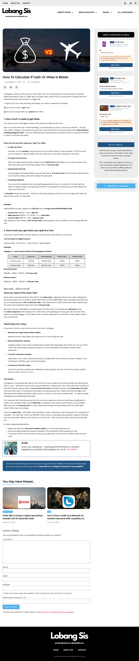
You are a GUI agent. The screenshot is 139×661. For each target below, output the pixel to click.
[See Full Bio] (77, 449)
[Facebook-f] (5, 87)
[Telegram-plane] (11, 87)
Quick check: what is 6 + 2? (15, 597)
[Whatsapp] (16, 87)
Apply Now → (116, 65)
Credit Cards (64, 12)
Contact (26, 3)
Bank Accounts (86, 12)
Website (6, 585)
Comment (8, 539)
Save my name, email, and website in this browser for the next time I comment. (38, 593)
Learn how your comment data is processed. (55, 612)
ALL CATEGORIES (125, 12)
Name (5, 567)
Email (5, 576)
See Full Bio (71, 449)
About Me (15, 3)
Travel (106, 12)
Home (5, 3)
